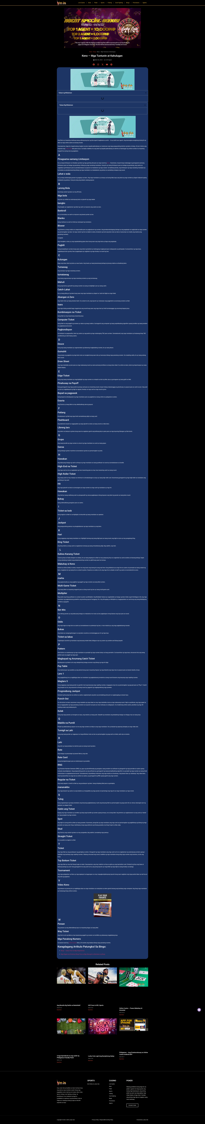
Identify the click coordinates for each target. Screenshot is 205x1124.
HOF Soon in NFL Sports (95, 1005)
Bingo (127, 2)
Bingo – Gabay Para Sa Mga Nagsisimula (72, 950)
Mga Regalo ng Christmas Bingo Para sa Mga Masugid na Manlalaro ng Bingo (83, 954)
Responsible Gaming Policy (106, 1119)
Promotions (136, 2)
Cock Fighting (119, 2)
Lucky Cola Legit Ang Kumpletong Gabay (101, 1056)
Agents (145, 2)
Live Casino (81, 2)
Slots (89, 2)
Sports (102, 2)
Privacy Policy (95, 1119)
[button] (145, 92)
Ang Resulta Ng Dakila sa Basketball (68, 1005)
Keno (108, 163)
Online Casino (73, 943)
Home (90, 51)
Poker (95, 2)
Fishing (110, 2)
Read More (59, 1009)
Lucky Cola (69, 148)
